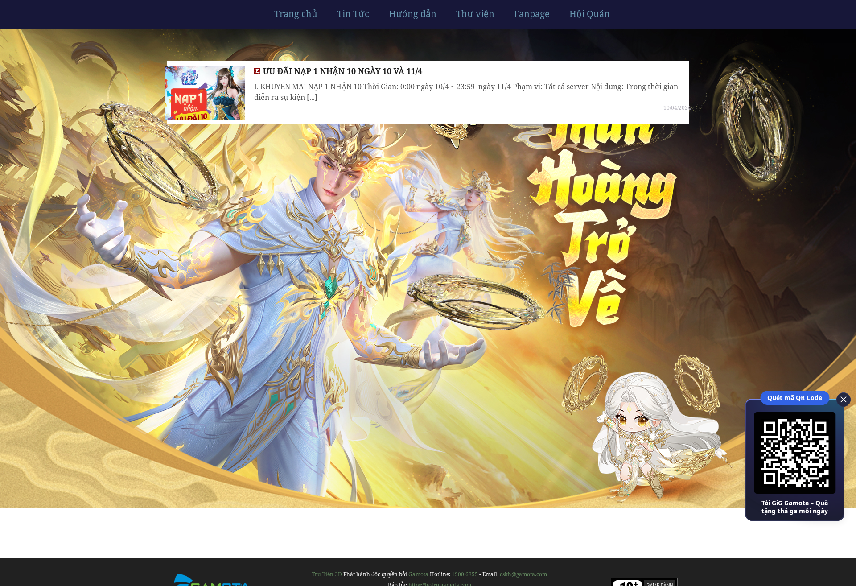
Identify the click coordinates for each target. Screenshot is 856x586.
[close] (840, 398)
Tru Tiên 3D (327, 574)
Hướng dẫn (412, 13)
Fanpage (532, 13)
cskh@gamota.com (523, 574)
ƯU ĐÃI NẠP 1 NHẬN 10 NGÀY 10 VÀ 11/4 (342, 71)
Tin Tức (353, 13)
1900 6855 (465, 574)
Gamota (418, 574)
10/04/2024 (677, 107)
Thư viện (475, 13)
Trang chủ (295, 13)
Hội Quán (589, 13)
